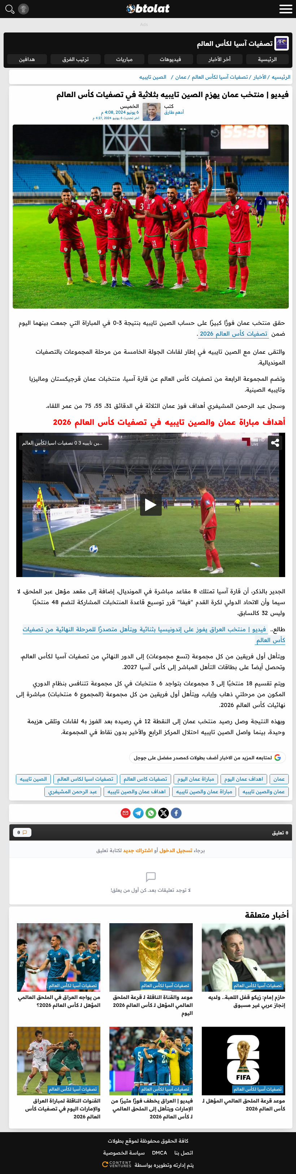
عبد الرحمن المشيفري (72, 791)
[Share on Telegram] (138, 813)
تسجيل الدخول (176, 850)
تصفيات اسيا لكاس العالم (85, 779)
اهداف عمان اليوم (244, 779)
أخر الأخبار (220, 59)
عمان (279, 779)
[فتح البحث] (10, 9)
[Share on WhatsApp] (150, 813)
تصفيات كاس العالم (145, 779)
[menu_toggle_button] (285, 9)
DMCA (159, 1152)
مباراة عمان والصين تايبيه (204, 791)
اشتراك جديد (138, 850)
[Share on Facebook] (176, 813)
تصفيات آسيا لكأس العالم (258, 985)
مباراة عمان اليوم (196, 779)
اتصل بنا (183, 1152)
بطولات (116, 1141)
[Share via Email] (125, 813)
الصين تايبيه (33, 779)
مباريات (124, 59)
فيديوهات (170, 59)
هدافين (27, 59)
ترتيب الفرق (75, 59)
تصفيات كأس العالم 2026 (233, 333)
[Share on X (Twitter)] (163, 813)
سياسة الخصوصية (124, 1152)
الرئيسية (267, 59)
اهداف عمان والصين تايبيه (137, 791)
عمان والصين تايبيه (264, 791)
